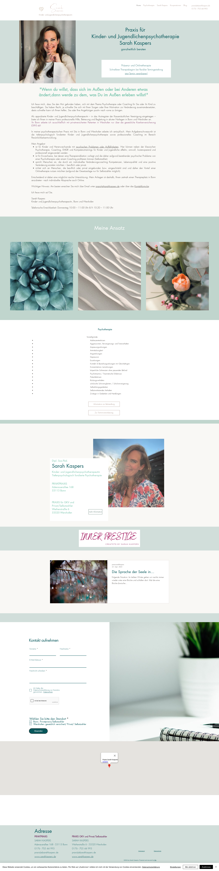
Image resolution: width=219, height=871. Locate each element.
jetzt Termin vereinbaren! (136, 73)
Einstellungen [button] (175, 867)
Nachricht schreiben (37, 671)
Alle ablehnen (190, 867)
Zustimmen (206, 867)
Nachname (64, 649)
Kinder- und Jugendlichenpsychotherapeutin (55, 15)
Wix (155, 860)
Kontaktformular (141, 186)
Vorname (32, 649)
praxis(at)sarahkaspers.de (108, 186)
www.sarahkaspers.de (45, 856)
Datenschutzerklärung (151, 867)
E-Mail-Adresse (35, 660)
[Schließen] (215, 867)
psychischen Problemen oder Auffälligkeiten (97, 146)
